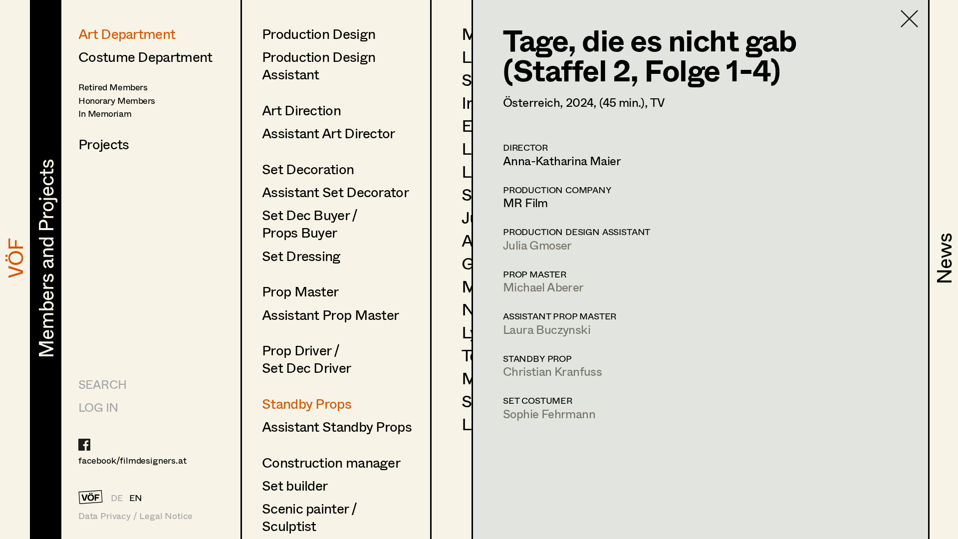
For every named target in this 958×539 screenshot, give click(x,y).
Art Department (126, 33)
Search (102, 384)
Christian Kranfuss (552, 371)
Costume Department (145, 56)
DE (117, 498)
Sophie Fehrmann (549, 413)
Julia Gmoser (537, 245)
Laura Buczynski (546, 329)
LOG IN (98, 407)
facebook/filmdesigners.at (132, 460)
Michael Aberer (543, 286)
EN (136, 498)
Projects (103, 144)
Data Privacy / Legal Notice (135, 516)
